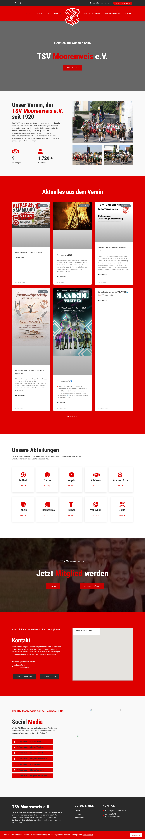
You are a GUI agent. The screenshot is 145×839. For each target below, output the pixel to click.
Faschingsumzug (112, 13)
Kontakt (128, 13)
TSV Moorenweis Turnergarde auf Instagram (31, 776)
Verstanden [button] (136, 835)
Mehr (22, 486)
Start (29, 13)
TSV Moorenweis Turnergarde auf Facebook (31, 759)
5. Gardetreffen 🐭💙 (64, 381)
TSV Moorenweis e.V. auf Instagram (28, 764)
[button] (75, 155)
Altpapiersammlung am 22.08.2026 (28, 252)
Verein (39, 13)
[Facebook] (15, 3)
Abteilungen (52, 13)
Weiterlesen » (20, 258)
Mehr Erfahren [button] (88, 835)
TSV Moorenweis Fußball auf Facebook (30, 747)
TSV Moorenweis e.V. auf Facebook (28, 741)
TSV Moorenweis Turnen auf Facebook (29, 753)
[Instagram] (20, 3)
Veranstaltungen (92, 13)
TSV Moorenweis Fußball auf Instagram (30, 770)
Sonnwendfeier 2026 (64, 255)
